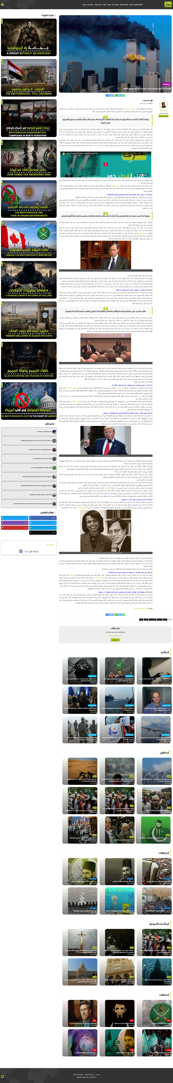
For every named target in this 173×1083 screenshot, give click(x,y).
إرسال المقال (115, 640)
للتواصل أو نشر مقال (78, 1074)
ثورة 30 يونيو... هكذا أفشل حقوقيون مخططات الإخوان (41, 495)
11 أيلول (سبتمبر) (130, 109)
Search (2, 4)
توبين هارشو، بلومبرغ (140, 608)
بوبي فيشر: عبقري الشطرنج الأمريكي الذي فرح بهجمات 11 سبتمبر (125, 413)
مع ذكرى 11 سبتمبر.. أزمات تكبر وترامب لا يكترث (131, 290)
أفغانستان (142, 233)
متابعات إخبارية (124, 4)
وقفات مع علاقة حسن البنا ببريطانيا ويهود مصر (42, 458)
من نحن (98, 1074)
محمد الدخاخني (163, 110)
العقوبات (118, 388)
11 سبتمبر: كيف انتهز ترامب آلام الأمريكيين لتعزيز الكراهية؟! (127, 194)
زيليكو (165, 619)
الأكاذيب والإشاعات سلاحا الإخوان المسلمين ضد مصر (41, 467)
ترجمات (109, 4)
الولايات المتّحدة (72, 388)
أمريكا (95, 145)
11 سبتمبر (159, 619)
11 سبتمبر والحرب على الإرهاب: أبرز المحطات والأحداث (129, 385)
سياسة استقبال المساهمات (115, 636)
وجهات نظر (115, 4)
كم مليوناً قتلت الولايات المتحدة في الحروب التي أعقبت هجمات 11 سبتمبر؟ (122, 592)
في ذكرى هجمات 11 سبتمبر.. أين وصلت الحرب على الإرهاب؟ (127, 572)
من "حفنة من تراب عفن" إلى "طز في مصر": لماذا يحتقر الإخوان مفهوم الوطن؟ (36, 440)
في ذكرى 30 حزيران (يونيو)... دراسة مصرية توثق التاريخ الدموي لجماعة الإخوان (36, 486)
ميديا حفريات (98, 4)
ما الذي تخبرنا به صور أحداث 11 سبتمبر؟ (134, 499)
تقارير (130, 4)
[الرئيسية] (168, 4)
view (170, 658)
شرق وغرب (90, 4)
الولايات (107, 488)
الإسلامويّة (115, 186)
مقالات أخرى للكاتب (163, 116)
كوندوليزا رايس (152, 619)
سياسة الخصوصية (89, 1074)
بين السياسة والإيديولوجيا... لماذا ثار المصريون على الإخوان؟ (40, 449)
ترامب (139, 396)
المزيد (84, 4)
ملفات (104, 4)
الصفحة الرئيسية (138, 4)
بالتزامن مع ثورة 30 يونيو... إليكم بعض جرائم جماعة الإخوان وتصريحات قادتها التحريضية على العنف (32, 504)
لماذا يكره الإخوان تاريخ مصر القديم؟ (44, 431)
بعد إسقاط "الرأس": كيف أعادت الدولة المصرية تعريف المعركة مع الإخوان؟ (37, 477)
